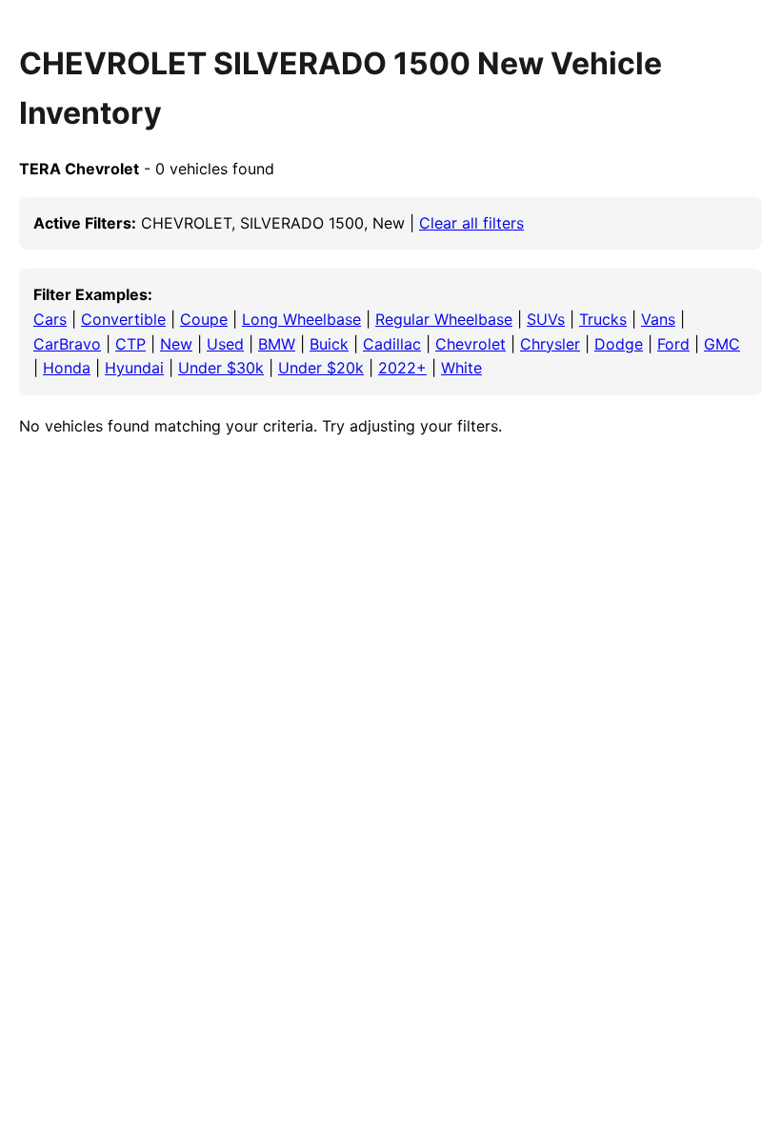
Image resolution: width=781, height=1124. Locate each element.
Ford (673, 343)
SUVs (546, 319)
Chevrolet (470, 343)
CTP (130, 343)
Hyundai (134, 367)
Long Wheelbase (301, 319)
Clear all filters (471, 222)
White (461, 367)
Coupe (204, 319)
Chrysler (550, 343)
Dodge (618, 343)
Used (225, 343)
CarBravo (67, 343)
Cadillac (392, 343)
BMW (276, 343)
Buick (329, 343)
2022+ (402, 367)
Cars (50, 319)
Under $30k (221, 367)
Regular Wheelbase (443, 319)
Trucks (603, 319)
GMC (722, 343)
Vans (658, 319)
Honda (66, 367)
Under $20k (321, 367)
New (176, 343)
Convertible (123, 319)
